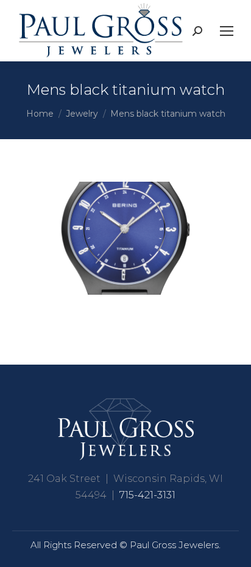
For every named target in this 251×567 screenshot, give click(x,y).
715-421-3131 (147, 495)
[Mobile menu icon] (226, 31)
